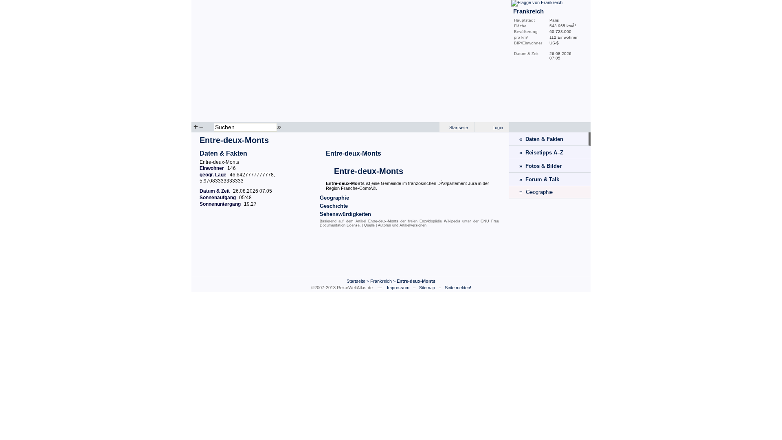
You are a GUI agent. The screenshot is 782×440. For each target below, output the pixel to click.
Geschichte (334, 206)
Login (497, 127)
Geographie (334, 198)
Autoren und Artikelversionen (402, 225)
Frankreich (381, 281)
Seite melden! (458, 287)
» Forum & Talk (539, 179)
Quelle (369, 225)
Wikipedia (452, 221)
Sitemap (427, 287)
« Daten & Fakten (541, 139)
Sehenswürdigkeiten (345, 214)
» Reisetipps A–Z (541, 153)
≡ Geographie (536, 192)
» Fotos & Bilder (540, 166)
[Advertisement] (350, 253)
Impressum (398, 287)
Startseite (458, 127)
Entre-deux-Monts (353, 153)
